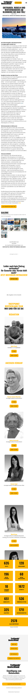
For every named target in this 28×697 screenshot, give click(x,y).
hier (22, 103)
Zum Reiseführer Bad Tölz (8, 206)
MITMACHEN (18, 2)
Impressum (17, 692)
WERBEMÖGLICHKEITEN (14, 658)
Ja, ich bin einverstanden (14, 684)
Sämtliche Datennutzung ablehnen (14, 687)
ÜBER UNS (14, 644)
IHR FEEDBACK (14, 654)
